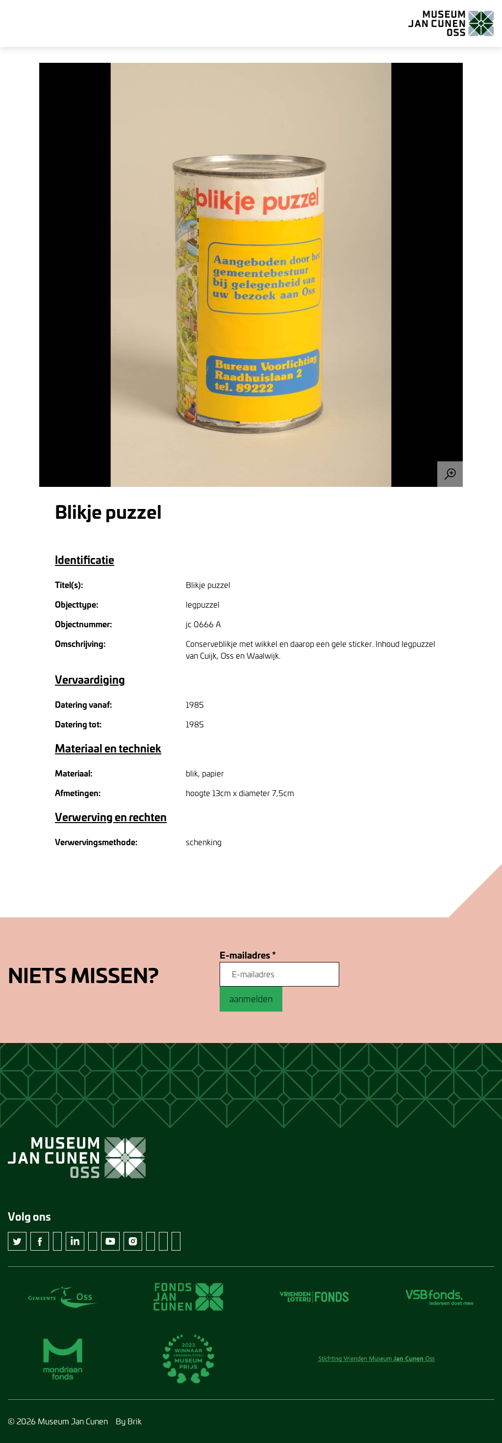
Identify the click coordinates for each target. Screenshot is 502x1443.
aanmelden (251, 999)
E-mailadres (248, 955)
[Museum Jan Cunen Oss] (451, 23)
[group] (251, 275)
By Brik (129, 1421)
